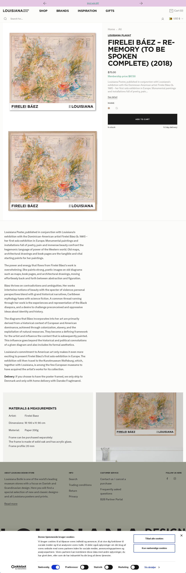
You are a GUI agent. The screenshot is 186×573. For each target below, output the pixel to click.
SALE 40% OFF (93, 3)
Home (111, 29)
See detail (112, 97)
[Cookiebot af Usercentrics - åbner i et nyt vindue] (19, 567)
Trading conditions (80, 485)
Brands (62, 11)
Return (73, 490)
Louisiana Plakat (119, 35)
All (120, 29)
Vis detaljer (150, 567)
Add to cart (142, 119)
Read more (10, 503)
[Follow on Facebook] (167, 478)
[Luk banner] (181, 535)
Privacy (73, 496)
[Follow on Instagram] (174, 478)
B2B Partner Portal (111, 499)
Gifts (110, 11)
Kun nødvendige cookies (154, 548)
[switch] (84, 567)
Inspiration (87, 11)
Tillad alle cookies (154, 538)
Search (73, 479)
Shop (43, 11)
